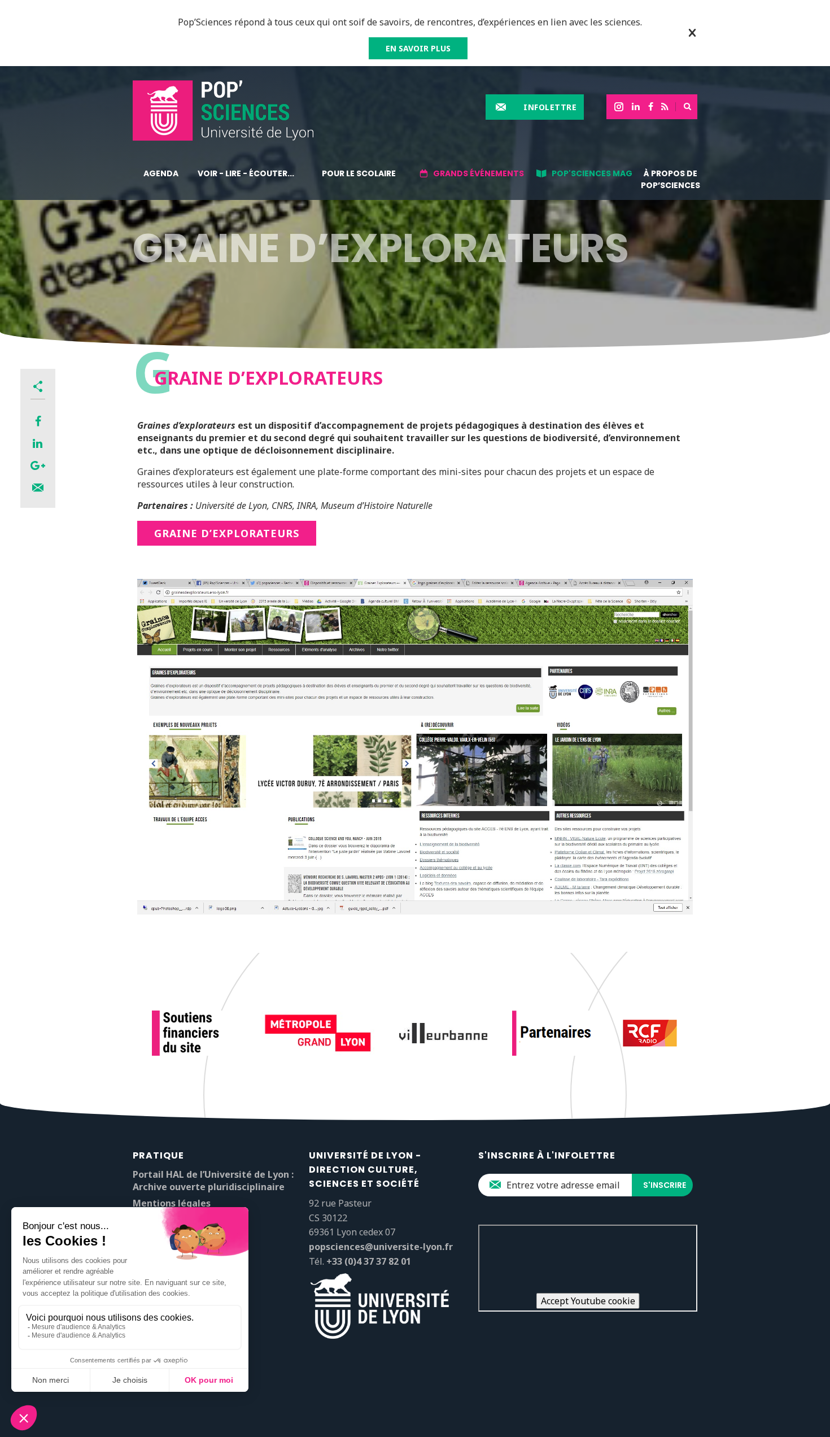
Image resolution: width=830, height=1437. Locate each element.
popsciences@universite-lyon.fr (381, 1246)
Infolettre (549, 107)
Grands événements (478, 173)
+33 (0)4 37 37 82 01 (368, 1261)
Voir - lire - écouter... (246, 173)
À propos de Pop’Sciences (670, 179)
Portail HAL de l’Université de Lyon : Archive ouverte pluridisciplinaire (213, 1180)
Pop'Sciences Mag (592, 173)
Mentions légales (172, 1203)
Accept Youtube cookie (588, 1301)
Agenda (160, 173)
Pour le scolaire (359, 173)
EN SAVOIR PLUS (418, 48)
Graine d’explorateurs (226, 533)
